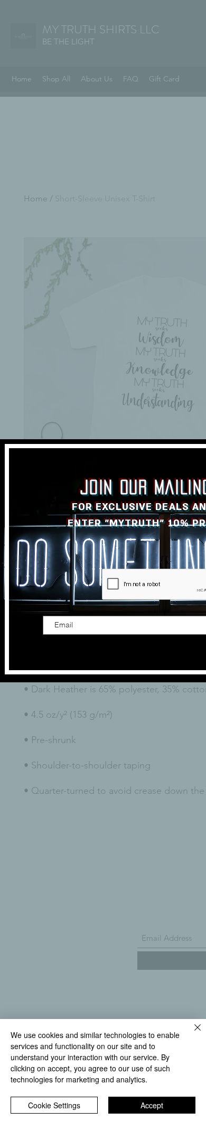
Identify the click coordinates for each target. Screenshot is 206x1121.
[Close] (191, 1033)
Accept (152, 1105)
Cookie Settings (54, 1105)
